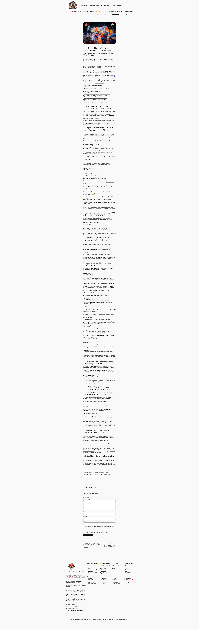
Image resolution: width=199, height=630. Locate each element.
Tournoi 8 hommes (103, 474)
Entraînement (105, 578)
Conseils (104, 580)
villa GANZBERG (87, 476)
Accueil (84, 66)
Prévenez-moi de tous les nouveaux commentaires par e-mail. (98, 530)
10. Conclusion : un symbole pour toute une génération (95, 100)
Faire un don (127, 582)
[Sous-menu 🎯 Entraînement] (132, 11)
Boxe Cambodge (116, 583)
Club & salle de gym (92, 583)
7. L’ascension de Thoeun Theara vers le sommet (94, 96)
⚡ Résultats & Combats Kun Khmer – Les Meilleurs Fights (95, 59)
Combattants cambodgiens (99, 472)
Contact (127, 580)
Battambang (103, 567)
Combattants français (105, 572)
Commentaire (86, 499)
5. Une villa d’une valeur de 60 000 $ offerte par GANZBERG (97, 94)
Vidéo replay (127, 569)
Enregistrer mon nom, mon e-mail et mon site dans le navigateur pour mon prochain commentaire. (99, 527)
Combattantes (104, 573)
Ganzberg (107, 472)
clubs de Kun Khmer (104, 325)
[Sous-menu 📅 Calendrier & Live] (113, 11)
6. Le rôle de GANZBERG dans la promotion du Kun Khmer (96, 95)
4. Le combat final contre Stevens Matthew (93, 92)
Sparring (104, 584)
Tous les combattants (105, 565)
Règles (89, 568)
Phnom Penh (103, 568)
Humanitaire (115, 584)
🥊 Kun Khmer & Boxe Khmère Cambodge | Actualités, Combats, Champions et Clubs (101, 5)
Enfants (103, 583)
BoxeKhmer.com (72, 621)
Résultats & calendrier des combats (101, 449)
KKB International (128, 578)
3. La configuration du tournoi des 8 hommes (93, 91)
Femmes (104, 582)
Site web (85, 521)
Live (126, 571)
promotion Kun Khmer (87, 474)
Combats (115, 579)
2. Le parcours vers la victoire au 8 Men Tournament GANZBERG (97, 90)
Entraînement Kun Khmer (88, 440)
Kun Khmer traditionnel (108, 229)
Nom (84, 511)
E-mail (85, 516)
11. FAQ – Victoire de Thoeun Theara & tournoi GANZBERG (96, 102)
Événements (115, 582)
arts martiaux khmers (109, 76)
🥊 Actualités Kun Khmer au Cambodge (98, 476)
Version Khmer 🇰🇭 (129, 579)
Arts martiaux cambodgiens (97, 470)
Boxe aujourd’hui (128, 572)
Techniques (90, 571)
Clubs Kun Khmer (91, 578)
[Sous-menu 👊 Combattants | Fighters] (94, 11)
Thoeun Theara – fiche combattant (107, 279)
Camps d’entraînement (92, 584)
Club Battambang (91, 579)
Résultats (127, 568)
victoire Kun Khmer (111, 474)
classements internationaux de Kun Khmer (96, 281)
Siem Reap (103, 569)
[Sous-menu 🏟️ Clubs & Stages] (123, 11)
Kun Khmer (89, 71)
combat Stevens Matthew (88, 472)
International (103, 571)
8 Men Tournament (87, 470)
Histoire (89, 567)
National (115, 567)
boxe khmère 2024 (107, 470)
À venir (126, 567)
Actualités (115, 578)
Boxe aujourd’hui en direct (88, 451)
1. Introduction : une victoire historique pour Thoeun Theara (96, 88)
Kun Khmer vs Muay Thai (93, 569)
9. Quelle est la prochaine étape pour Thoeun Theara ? (95, 99)
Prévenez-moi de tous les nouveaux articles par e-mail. (96, 532)
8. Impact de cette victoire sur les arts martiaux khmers (95, 98)
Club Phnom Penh (91, 580)
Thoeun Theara (98, 70)
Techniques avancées (92, 572)
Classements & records (118, 565)
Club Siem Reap (91, 582)
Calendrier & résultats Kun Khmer (99, 332)
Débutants (104, 579)
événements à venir (87, 422)
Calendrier (127, 565)
